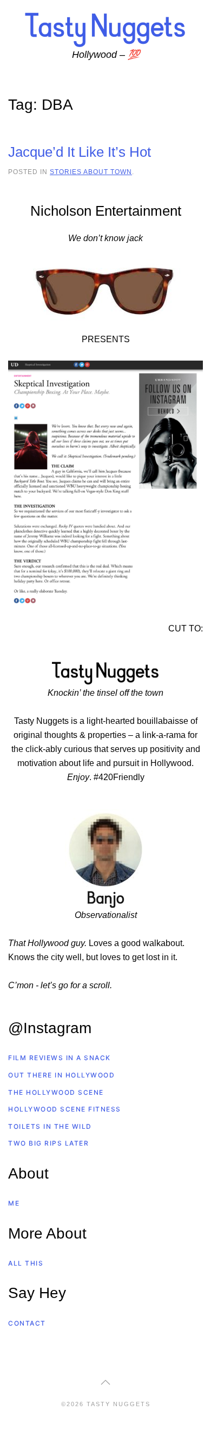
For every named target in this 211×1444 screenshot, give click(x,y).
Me (13, 1203)
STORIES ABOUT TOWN (91, 171)
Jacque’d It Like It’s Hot (79, 152)
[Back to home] (105, 29)
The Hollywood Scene (56, 1092)
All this (25, 1263)
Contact (27, 1323)
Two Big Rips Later (48, 1143)
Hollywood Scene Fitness (64, 1109)
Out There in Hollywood (61, 1075)
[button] (105, 1382)
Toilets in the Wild (50, 1126)
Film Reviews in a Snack (59, 1058)
